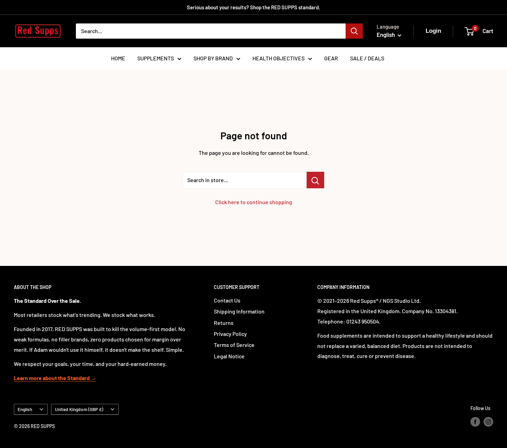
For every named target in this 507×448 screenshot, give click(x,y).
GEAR (331, 58)
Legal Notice (229, 356)
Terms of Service (234, 344)
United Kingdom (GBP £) (79, 409)
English (25, 409)
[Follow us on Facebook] (475, 421)
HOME (118, 58)
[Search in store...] (315, 180)
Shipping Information (239, 311)
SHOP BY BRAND (213, 58)
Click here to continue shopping (253, 202)
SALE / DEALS (367, 58)
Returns (223, 322)
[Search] (354, 31)
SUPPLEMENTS (155, 58)
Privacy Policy (230, 333)
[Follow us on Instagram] (488, 421)
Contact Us (227, 300)
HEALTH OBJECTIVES (278, 58)
